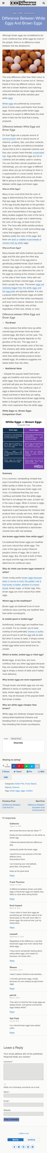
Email (7, 1101)
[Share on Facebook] (14, 766)
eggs (10, 98)
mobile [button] (16, 1139)
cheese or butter (35, 631)
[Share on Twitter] (32, 766)
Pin (30, 771)
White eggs (7, 103)
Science (15, 787)
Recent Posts (16, 739)
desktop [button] (31, 1139)
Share (6, 771)
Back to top (24, 1133)
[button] (14, 1147)
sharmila (18, 742)
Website (7, 1110)
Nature (33, 783)
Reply (12, 875)
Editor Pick (19, 783)
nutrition (29, 790)
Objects (8, 787)
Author (6, 739)
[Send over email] (26, 766)
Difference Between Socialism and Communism (36, 807)
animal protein (9, 138)
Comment (8, 1061)
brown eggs (15, 790)
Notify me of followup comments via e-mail (21, 1087)
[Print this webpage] (37, 766)
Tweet (18, 771)
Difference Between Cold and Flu (11, 806)
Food (27, 783)
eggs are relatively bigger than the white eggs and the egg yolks (23, 288)
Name (7, 1091)
